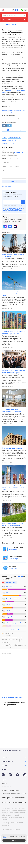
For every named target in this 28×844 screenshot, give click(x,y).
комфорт (8, 582)
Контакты (4, 783)
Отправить (14, 181)
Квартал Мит (10, 617)
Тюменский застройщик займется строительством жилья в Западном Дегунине (12, 293)
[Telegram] (9, 125)
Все (3, 582)
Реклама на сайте (6, 786)
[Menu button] (22, 10)
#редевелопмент (6, 143)
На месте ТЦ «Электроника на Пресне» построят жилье (13, 255)
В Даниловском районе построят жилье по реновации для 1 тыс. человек (13, 332)
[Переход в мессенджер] (24, 774)
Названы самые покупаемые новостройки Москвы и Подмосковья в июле (14, 524)
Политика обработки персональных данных (14, 793)
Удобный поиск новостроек (11, 15)
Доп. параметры (8, 19)
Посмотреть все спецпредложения (12, 697)
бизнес (14, 582)
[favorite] (13, 10)
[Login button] (16, 10)
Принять (14, 840)
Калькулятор (13, 549)
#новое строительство (14, 137)
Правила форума (7, 186)
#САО (14, 143)
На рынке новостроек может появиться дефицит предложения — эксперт (13, 371)
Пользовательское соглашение (10, 790)
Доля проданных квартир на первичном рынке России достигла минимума (13, 447)
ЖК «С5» (8, 593)
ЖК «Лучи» (9, 587)
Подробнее (4, 837)
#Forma (4, 137)
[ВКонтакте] (4, 125)
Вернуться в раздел (10, 24)
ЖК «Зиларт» (10, 611)
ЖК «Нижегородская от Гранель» (15, 623)
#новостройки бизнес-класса (9, 140)
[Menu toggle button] (25, 10)
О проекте (4, 779)
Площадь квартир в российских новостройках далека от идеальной (12, 410)
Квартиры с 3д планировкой (13, 559)
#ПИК (21, 140)
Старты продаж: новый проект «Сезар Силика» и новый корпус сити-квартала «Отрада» (13, 487)
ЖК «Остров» (10, 605)
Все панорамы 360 (14, 568)
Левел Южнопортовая (12, 599)
